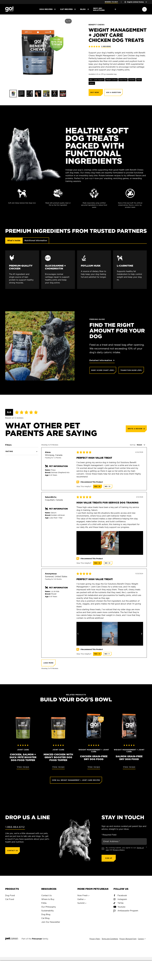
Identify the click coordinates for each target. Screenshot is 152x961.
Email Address (111, 841)
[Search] (144, 9)
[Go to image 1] (13, 93)
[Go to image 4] (38, 93)
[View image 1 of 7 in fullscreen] (38, 52)
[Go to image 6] (54, 93)
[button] (5, 52)
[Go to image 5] (46, 93)
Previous (78, 634)
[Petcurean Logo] (11, 938)
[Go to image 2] (21, 93)
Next (140, 634)
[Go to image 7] (62, 93)
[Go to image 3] (29, 93)
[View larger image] (110, 543)
